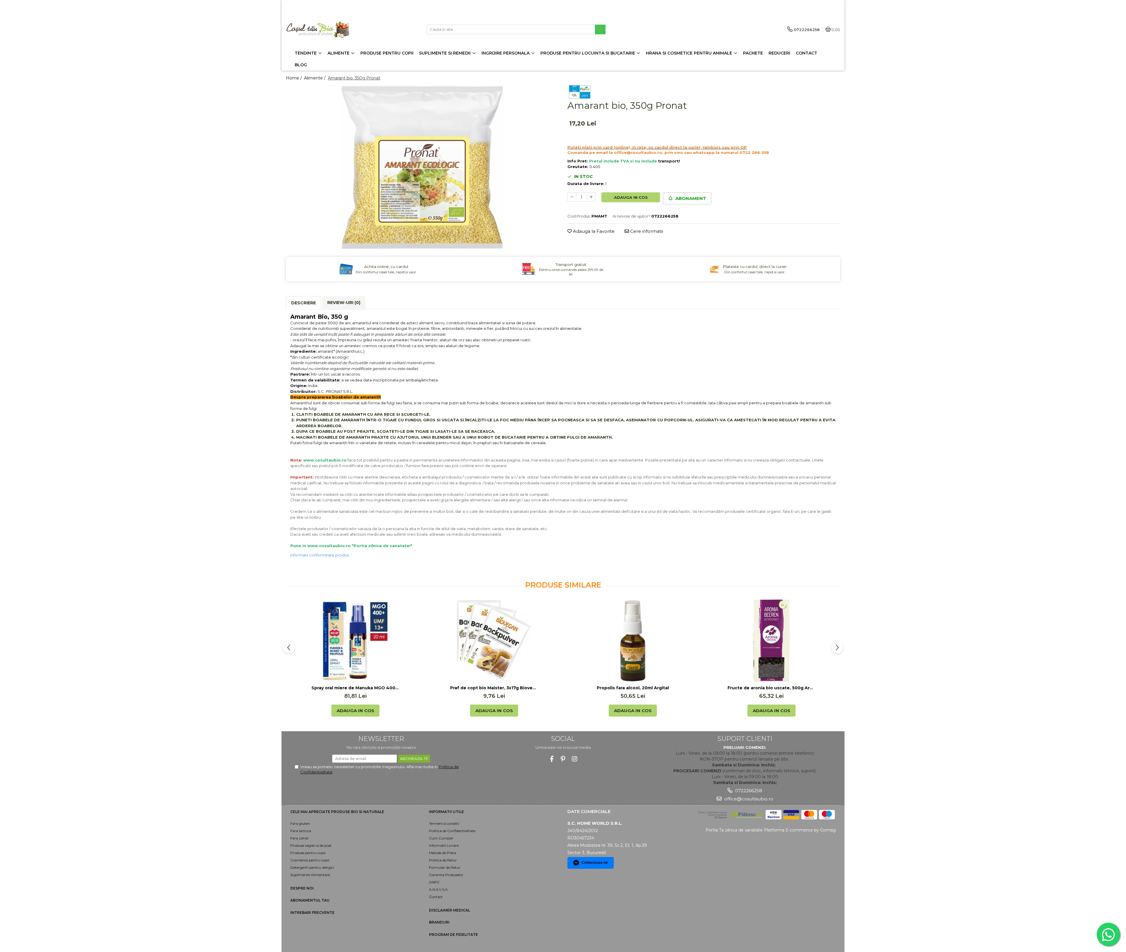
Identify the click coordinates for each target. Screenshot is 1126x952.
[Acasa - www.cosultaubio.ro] (322, 29)
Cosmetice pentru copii (309, 860)
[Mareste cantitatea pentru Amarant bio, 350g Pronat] (591, 197)
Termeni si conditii (444, 823)
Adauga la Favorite (593, 231)
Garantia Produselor (446, 875)
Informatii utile (446, 812)
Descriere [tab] (303, 303)
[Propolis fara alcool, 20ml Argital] (633, 641)
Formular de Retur (444, 867)
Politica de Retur (443, 860)
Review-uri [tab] (343, 302)
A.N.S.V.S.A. (439, 889)
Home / (294, 78)
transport (668, 161)
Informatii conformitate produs (319, 555)
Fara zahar (299, 838)
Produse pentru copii (307, 853)
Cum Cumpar (441, 838)
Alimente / (315, 78)
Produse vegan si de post (311, 845)
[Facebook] (552, 759)
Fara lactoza (300, 831)
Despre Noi (302, 888)
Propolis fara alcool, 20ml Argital (633, 687)
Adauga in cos (631, 197)
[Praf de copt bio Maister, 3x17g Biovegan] (494, 641)
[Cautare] (600, 29)
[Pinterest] (563, 759)
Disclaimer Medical (449, 910)
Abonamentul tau (310, 900)
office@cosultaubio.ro (748, 799)
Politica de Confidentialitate (452, 831)
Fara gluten (300, 823)
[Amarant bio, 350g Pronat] (422, 167)
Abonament (690, 198)
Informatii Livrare (444, 845)
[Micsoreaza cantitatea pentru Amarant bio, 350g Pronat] (571, 197)
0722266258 (748, 790)
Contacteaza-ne (594, 863)
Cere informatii (646, 231)
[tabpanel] (422, 167)
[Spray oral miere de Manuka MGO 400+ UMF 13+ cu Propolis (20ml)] (355, 641)
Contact (436, 897)
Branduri (439, 922)
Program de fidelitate (453, 934)
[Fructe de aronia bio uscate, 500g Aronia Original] (771, 641)
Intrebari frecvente (312, 912)
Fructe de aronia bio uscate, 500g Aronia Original (771, 687)
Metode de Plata (442, 853)
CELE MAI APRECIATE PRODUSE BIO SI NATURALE (337, 812)
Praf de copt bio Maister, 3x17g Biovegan (494, 687)
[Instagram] (574, 759)
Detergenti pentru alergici (312, 867)
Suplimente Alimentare (310, 875)
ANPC (434, 882)
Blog (301, 64)
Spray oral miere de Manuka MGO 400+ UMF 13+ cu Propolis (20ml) (355, 687)
